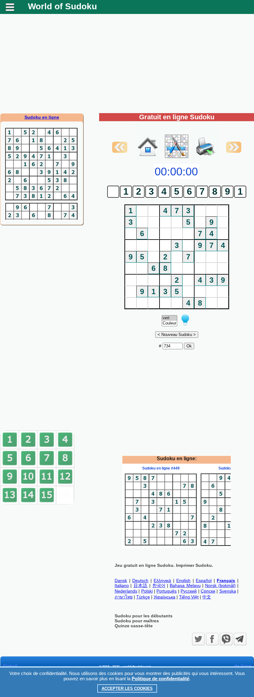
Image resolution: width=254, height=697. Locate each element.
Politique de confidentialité (160, 678)
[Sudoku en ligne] (147, 157)
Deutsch (140, 580)
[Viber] (226, 639)
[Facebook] (212, 639)
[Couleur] (169, 323)
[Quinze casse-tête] (37, 503)
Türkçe (143, 596)
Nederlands (126, 591)
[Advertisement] (127, 63)
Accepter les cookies (127, 688)
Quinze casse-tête (134, 625)
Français (226, 580)
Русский (189, 591)
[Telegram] (240, 639)
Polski (147, 591)
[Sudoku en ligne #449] (160, 545)
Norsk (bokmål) (220, 585)
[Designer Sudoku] (176, 157)
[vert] (169, 318)
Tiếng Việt (189, 596)
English (183, 580)
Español (204, 580)
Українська (164, 596)
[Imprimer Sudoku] (205, 140)
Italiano (122, 585)
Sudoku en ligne (41, 117)
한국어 (158, 585)
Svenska (227, 591)
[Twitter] (198, 639)
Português (166, 591)
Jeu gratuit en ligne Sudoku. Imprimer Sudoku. (164, 565)
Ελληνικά (162, 580)
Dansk (121, 580)
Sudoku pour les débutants (144, 615)
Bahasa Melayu (185, 585)
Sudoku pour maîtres (137, 620)
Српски (208, 591)
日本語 (141, 585)
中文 (206, 596)
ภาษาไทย (124, 596)
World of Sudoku (62, 6)
